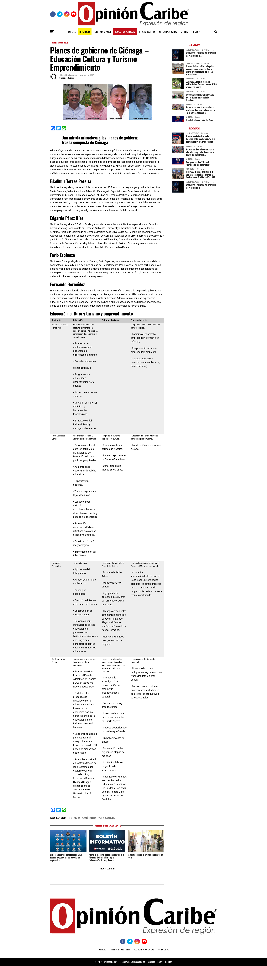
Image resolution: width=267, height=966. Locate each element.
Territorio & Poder (102, 31)
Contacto (101, 949)
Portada (72, 31)
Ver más (194, 31)
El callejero (84, 31)
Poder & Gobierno (147, 31)
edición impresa (89, 818)
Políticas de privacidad (144, 949)
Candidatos (75, 818)
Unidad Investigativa (168, 31)
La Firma (184, 31)
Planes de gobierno (107, 818)
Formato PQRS (164, 949)
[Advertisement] (194, 214)
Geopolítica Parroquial (125, 31)
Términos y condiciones (119, 949)
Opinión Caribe (67, 77)
